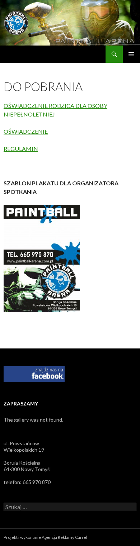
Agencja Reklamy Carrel (64, 537)
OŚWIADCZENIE (26, 131)
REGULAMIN (21, 148)
